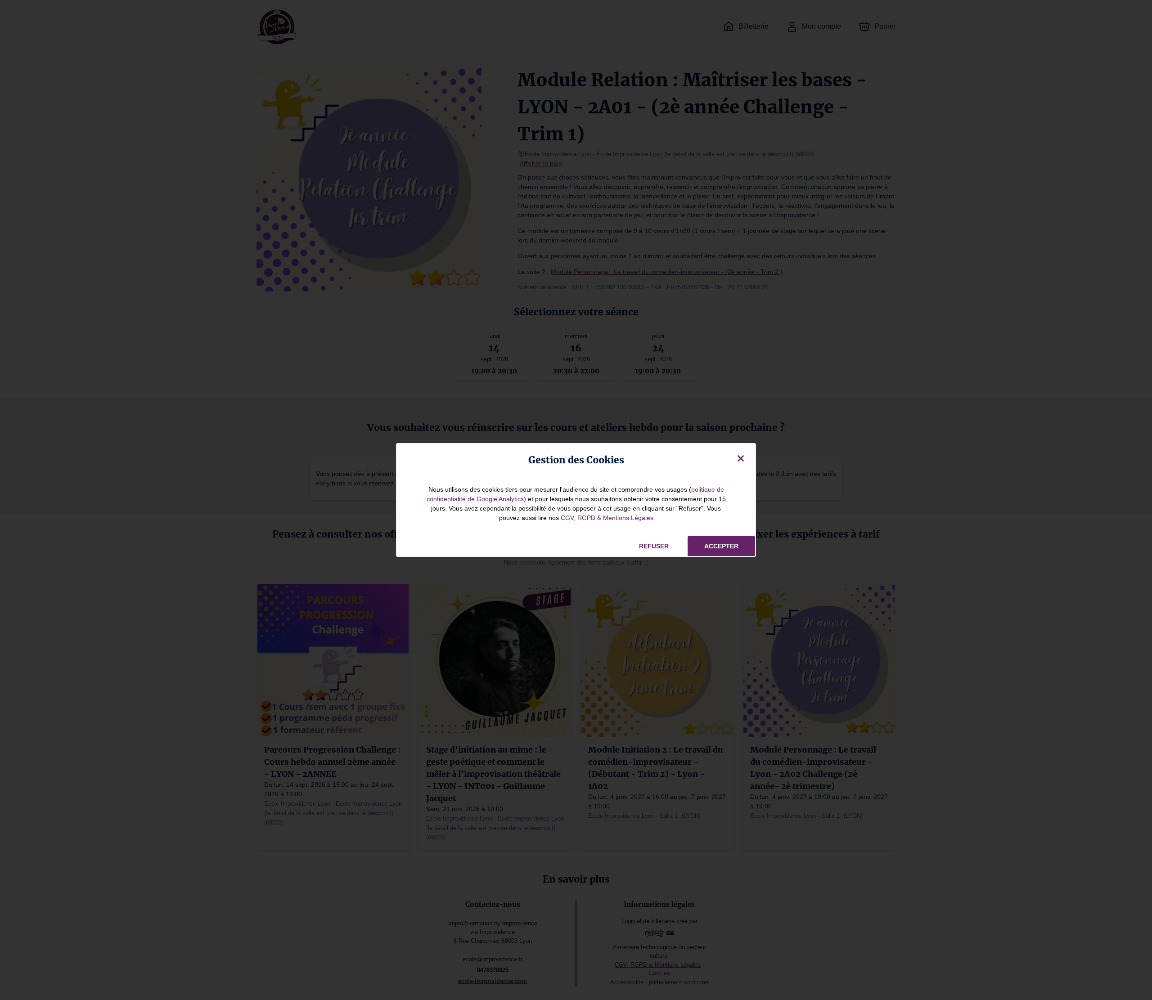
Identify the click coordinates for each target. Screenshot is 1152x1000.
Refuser (654, 546)
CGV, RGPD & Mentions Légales (607, 517)
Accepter (721, 546)
